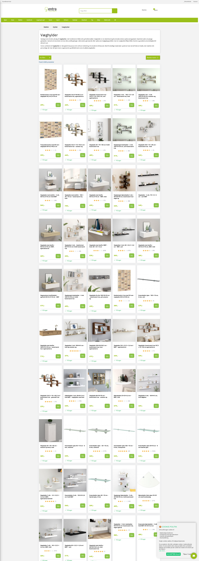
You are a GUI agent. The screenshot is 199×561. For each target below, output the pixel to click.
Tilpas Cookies (188, 554)
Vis (58, 105)
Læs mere (162, 551)
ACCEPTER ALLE (173, 554)
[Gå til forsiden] (41, 27)
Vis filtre (42, 58)
